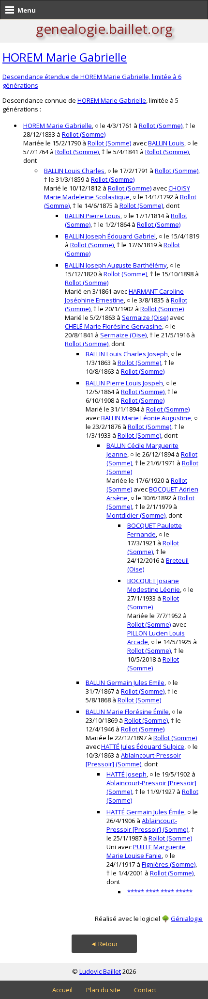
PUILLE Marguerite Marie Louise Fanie (146, 851)
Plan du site (103, 989)
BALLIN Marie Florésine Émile (127, 711)
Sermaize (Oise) (145, 317)
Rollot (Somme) (160, 125)
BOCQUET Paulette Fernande (154, 530)
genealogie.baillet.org (104, 28)
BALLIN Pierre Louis (92, 215)
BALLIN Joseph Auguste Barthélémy (116, 265)
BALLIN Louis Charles (74, 170)
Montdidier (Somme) (135, 515)
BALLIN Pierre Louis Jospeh (124, 383)
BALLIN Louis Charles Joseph (127, 353)
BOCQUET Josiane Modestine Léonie (153, 585)
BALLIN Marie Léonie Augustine (146, 417)
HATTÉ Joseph (126, 774)
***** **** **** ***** (160, 892)
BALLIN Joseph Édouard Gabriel (110, 236)
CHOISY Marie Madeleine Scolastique (117, 192)
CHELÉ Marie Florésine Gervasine (113, 326)
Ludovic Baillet (100, 971)
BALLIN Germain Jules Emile (125, 682)
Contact (145, 989)
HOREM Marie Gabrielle (64, 57)
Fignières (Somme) (168, 864)
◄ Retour (104, 943)
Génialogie (187, 918)
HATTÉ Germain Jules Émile (145, 812)
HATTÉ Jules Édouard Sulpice (142, 746)
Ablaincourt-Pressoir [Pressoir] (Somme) (133, 759)
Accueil (62, 989)
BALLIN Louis (166, 143)
